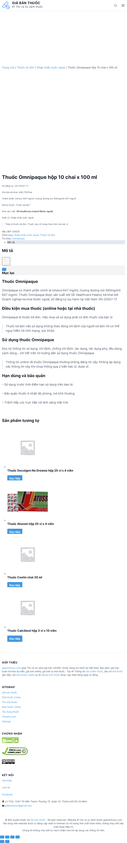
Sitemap (6, 721)
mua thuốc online (25, 674)
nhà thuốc (117, 671)
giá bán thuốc (52, 674)
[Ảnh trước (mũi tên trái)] (2, 841)
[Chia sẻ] (7, 837)
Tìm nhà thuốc (9, 702)
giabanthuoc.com (11, 667)
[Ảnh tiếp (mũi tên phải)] (7, 841)
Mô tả (11, 242)
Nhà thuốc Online (11, 697)
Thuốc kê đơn (25, 67)
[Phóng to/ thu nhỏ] (17, 837)
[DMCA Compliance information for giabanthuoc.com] (15, 754)
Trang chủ (8, 67)
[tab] (66, 242)
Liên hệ (6, 787)
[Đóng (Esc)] (2, 837)
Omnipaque (18, 238)
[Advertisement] (63, 34)
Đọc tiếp (14, 478)
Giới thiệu (7, 780)
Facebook (7, 794)
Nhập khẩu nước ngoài (51, 67)
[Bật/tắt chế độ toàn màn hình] (12, 837)
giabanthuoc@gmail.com (18, 805)
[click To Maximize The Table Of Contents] (6, 261)
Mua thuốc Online (11, 706)
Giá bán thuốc (26, 3)
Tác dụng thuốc (10, 711)
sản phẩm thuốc (94, 671)
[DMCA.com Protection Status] (10, 742)
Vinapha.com (9, 716)
